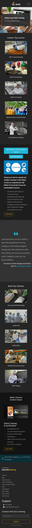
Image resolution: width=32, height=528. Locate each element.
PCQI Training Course (24, 278)
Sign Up (21, 457)
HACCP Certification (7, 482)
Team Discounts (6, 480)
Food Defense (5, 489)
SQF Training (5, 491)
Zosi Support (8, 504)
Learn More (8, 214)
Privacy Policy (5, 493)
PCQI (3, 487)
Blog (3, 477)
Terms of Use (5, 496)
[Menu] (28, 4)
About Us (4, 475)
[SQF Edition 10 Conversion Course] (16, 167)
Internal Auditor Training (23, 266)
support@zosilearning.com (12, 507)
